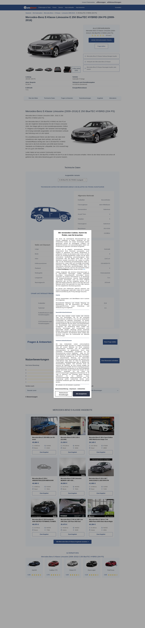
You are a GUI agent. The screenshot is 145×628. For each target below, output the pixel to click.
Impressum (72, 389)
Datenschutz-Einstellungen (63, 394)
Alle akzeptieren (81, 394)
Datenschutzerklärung (61, 389)
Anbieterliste (81, 389)
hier (84, 269)
